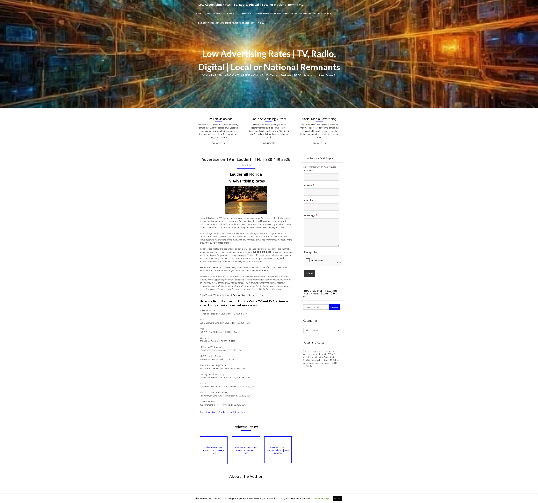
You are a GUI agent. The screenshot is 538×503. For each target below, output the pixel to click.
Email (308, 200)
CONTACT (244, 13)
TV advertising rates (242, 295)
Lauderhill (231, 412)
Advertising (212, 13)
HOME (198, 13)
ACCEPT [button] (337, 498)
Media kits (242, 412)
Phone (309, 185)
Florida (221, 412)
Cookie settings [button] (321, 498)
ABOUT (228, 13)
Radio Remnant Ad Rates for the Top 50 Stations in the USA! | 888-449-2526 (293, 13)
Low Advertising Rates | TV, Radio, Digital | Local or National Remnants (250, 4)
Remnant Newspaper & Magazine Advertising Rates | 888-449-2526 (231, 22)
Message (310, 215)
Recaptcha (310, 252)
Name (309, 170)
